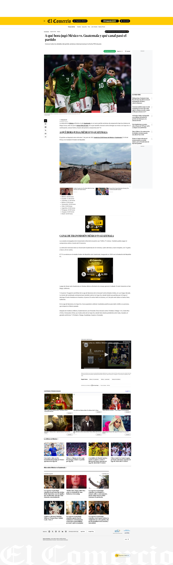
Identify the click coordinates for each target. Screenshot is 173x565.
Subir (126, 539)
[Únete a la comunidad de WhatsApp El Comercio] (110, 51)
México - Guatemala (105, 379)
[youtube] (59, 531)
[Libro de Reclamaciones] (127, 531)
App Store (83, 531)
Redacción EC (64, 119)
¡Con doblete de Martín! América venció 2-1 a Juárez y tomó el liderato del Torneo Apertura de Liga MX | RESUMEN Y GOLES (98, 460)
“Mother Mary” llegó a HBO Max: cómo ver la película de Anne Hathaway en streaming (75, 492)
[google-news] (66, 531)
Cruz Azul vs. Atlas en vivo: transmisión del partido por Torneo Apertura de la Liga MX (54, 459)
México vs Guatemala (94, 379)
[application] (106, 355)
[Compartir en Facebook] (45, 127)
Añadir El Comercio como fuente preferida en (116, 31)
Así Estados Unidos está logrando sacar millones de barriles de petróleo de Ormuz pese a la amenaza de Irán (140, 118)
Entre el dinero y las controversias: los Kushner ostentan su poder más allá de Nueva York (141, 133)
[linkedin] (62, 531)
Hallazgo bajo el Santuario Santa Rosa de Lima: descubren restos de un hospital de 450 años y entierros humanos (141, 100)
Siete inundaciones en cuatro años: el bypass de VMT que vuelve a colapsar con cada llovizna (141, 125)
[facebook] (49, 531)
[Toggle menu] (44, 21)
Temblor (79, 26)
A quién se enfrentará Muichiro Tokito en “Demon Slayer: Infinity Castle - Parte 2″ (53, 518)
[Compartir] (45, 120)
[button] (106, 355)
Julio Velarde (94, 26)
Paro (89, 26)
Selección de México (116, 379)
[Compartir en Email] (45, 133)
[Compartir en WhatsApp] (45, 123)
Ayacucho (84, 26)
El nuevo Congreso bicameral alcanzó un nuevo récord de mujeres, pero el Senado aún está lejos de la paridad (140, 141)
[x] (52, 531)
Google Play (91, 531)
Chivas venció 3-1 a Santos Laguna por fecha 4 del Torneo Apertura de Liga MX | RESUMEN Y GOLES (121, 459)
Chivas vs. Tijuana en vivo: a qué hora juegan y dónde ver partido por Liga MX (75, 459)
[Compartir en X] (45, 130)
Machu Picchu (101, 26)
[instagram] (56, 531)
